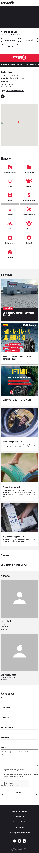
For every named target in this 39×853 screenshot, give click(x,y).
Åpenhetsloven (19, 827)
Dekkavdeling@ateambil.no (15, 90)
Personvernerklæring (19, 822)
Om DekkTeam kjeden (19, 811)
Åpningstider (5, 64)
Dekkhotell (29, 40)
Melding (3, 747)
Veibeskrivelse (10, 40)
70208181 (9, 84)
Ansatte (31, 64)
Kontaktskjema (6, 86)
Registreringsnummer (7, 727)
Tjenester (13, 64)
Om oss (25, 64)
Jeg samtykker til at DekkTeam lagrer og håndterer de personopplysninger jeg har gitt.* (21, 775)
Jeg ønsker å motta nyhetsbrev (14, 769)
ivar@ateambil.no (6, 627)
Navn (2, 697)
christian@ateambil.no (8, 677)
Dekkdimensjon (5, 737)
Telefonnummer (6, 707)
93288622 (4, 680)
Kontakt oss (19, 792)
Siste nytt (19, 64)
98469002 (4, 629)
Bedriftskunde (19, 816)
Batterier (10, 47)
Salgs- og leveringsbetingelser (19, 832)
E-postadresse (5, 717)
